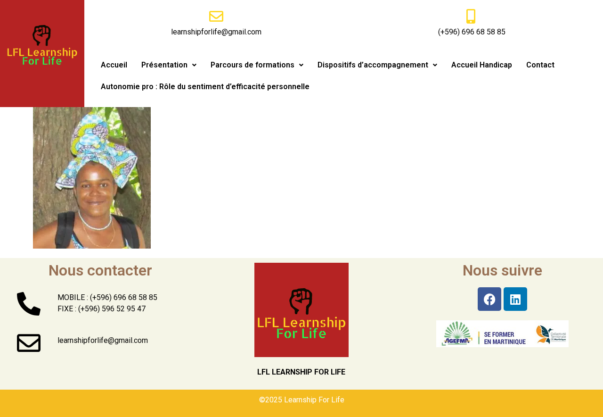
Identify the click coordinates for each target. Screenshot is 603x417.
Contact (540, 64)
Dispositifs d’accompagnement (373, 64)
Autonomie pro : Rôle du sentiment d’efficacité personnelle (205, 86)
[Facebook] (489, 299)
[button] (169, 65)
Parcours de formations (252, 64)
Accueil (114, 64)
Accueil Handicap (481, 64)
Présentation (164, 64)
